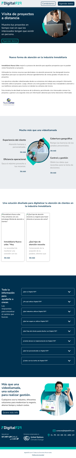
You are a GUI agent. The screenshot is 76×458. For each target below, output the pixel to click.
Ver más (23, 152)
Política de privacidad (38, 455)
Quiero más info (10, 412)
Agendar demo (66, 3)
